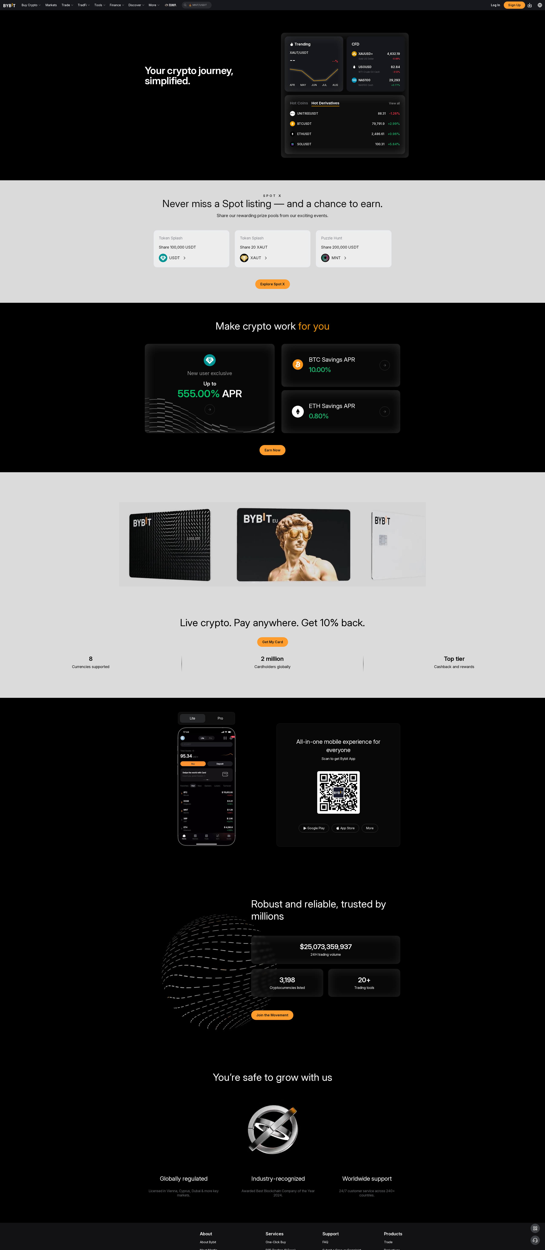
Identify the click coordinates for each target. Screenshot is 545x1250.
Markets (51, 5)
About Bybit (208, 1242)
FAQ (325, 1242)
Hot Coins (299, 103)
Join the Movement (272, 1015)
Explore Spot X (272, 284)
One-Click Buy (276, 1242)
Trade (388, 1242)
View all (394, 103)
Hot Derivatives (325, 103)
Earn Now (272, 450)
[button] (535, 1228)
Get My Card (272, 642)
